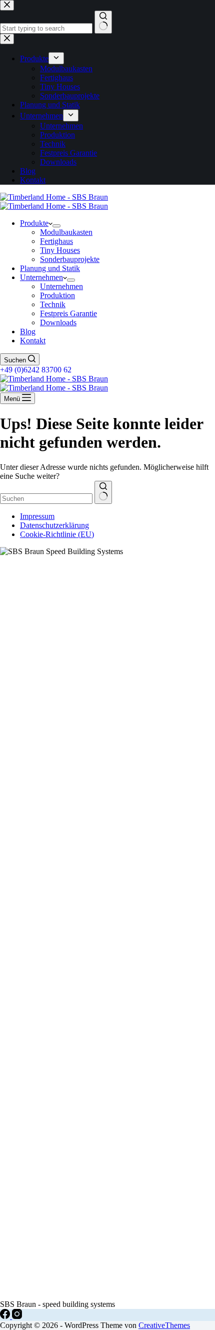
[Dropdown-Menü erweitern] (56, 225)
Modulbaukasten (66, 232)
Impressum (37, 516)
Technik (53, 304)
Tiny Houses (60, 250)
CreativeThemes (164, 1325)
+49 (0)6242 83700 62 (36, 369)
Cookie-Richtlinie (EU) (57, 534)
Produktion (57, 295)
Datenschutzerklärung (54, 525)
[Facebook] (6, 1316)
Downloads (58, 322)
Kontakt (33, 340)
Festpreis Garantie (68, 313)
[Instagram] (17, 1316)
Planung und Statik (50, 268)
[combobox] (46, 498)
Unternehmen (41, 277)
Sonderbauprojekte (70, 259)
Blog (28, 331)
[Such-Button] (103, 492)
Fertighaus (56, 241)
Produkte (34, 223)
